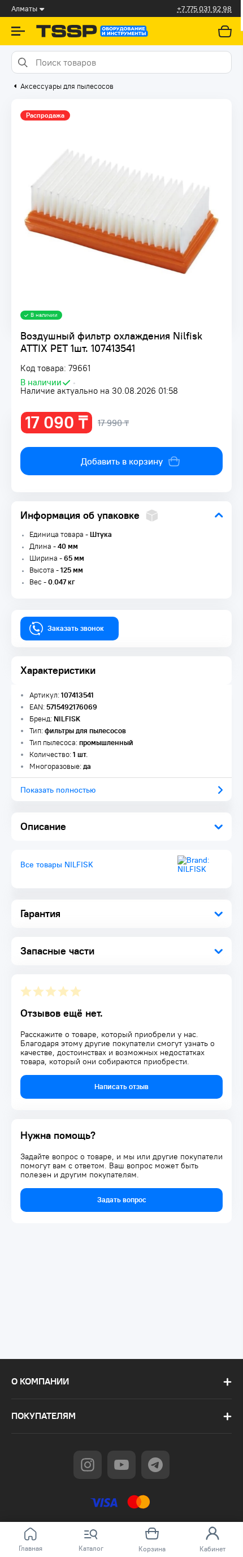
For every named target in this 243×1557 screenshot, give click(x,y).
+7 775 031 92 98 (204, 8)
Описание (43, 826)
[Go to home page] (92, 31)
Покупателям (43, 1416)
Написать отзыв (121, 1086)
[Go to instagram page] (87, 1465)
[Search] (22, 62)
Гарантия (40, 913)
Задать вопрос (121, 1200)
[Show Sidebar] (18, 31)
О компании (40, 1381)
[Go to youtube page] (121, 1465)
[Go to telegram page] (155, 1465)
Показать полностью (58, 790)
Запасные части (57, 950)
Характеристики (58, 670)
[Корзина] (225, 31)
